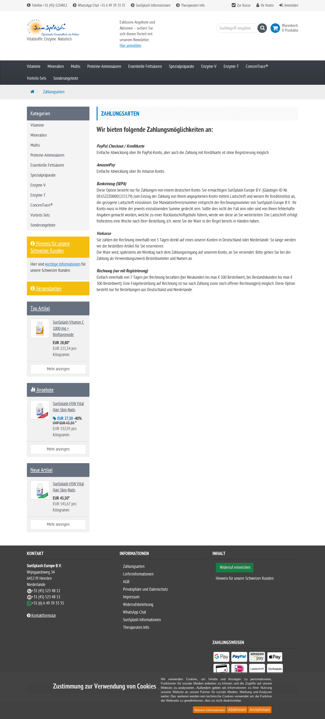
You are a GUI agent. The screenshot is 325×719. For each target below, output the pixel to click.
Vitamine (33, 66)
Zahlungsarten (133, 566)
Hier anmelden (130, 45)
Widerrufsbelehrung (138, 604)
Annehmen (259, 709)
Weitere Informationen (209, 710)
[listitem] (221, 658)
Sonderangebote (65, 78)
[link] (276, 28)
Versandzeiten (48, 288)
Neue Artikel (41, 470)
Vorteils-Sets (36, 78)
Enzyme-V (209, 66)
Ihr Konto (267, 5)
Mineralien (56, 66)
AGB (126, 581)
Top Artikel (40, 308)
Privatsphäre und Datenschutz (145, 589)
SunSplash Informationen (152, 5)
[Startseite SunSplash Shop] (70, 28)
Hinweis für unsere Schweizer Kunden (245, 578)
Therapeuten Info (192, 5)
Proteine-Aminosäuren (104, 66)
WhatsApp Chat (134, 612)
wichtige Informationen (62, 264)
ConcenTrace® (257, 66)
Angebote (44, 390)
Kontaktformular (43, 615)
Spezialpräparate (181, 66)
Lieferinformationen (138, 574)
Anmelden (291, 5)
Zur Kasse (244, 5)
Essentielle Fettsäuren (145, 66)
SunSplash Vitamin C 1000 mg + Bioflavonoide (68, 328)
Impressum (131, 597)
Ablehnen (237, 709)
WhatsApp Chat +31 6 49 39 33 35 (101, 5)
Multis (75, 66)
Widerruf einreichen (235, 567)
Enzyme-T (231, 66)
